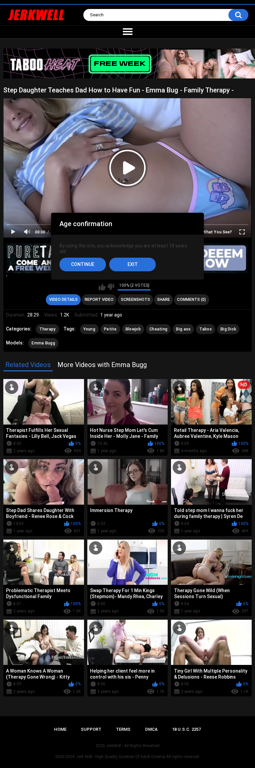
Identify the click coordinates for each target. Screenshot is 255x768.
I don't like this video (110, 287)
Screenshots (135, 299)
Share (163, 299)
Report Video (99, 299)
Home (60, 729)
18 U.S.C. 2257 (186, 729)
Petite (110, 329)
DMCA (151, 729)
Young (89, 329)
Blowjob (133, 329)
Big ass (183, 329)
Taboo (205, 329)
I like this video (102, 287)
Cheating (158, 329)
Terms (123, 729)
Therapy (47, 329)
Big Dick (228, 329)
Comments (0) (191, 299)
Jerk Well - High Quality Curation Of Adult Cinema (120, 756)
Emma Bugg (43, 343)
